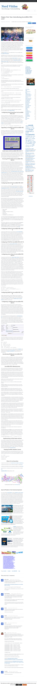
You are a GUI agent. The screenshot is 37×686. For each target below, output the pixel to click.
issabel (31, 136)
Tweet (30, 23)
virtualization (29, 143)
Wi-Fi (26, 119)
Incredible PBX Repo (28, 71)
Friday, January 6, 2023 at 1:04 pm (12, 622)
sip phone (29, 140)
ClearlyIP (8, 492)
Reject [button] (21, 684)
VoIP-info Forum (17, 484)
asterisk (30, 125)
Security (26, 109)
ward (5, 632)
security (33, 138)
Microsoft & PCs (27, 102)
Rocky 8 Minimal (14, 58)
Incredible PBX (23, 21)
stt (28, 142)
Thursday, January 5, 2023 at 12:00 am (16, 593)
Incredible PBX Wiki (11, 110)
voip (33, 145)
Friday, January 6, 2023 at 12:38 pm (13, 615)
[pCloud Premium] (31, 81)
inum (26, 136)
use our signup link (19, 231)
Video (26, 117)
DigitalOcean (17, 492)
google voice (29, 131)
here (19, 59)
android (27, 125)
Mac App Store (13, 350)
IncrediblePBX (30, 134)
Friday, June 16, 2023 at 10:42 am (13, 671)
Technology (27, 21)
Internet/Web (27, 101)
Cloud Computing (19, 21)
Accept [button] (17, 684)
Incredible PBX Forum (28, 70)
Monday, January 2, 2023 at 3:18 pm (14, 579)
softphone (31, 141)
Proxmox (5, 52)
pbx (33, 137)
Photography (27, 106)
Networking (27, 104)
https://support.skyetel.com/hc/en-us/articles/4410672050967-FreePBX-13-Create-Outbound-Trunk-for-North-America (14, 662)
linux (34, 136)
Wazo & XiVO (27, 118)
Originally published (4, 470)
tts (26, 143)
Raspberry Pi (27, 107)
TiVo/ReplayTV (27, 115)
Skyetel (11, 492)
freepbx (31, 130)
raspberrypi (29, 138)
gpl (33, 131)
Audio (26, 90)
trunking (34, 142)
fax (33, 128)
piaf (27, 138)
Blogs (26, 92)
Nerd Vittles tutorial (12, 447)
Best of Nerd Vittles (28, 68)
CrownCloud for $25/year (17, 60)
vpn (26, 146)
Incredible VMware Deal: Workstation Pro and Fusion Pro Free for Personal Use (30, 167)
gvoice (27, 133)
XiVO (32, 146)
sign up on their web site (13, 243)
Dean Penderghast (7, 593)
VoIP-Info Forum (27, 73)
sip (26, 140)
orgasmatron (31, 137)
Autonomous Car (27, 91)
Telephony (30, 21)
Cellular (27, 126)
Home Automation (28, 99)
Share (34, 23)
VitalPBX (34, 143)
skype (26, 141)
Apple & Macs (27, 89)
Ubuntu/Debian (27, 116)
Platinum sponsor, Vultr (4, 61)
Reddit (26, 108)
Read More (24, 684)
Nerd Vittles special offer (19, 191)
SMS (28, 141)
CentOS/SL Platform (14, 21)
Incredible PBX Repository (5, 53)
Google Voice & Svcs (28, 98)
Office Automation (28, 105)
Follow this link (7, 535)
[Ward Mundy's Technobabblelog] (15, 7)
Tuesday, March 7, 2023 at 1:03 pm (11, 632)
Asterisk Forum (27, 66)
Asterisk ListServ (27, 67)
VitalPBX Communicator (10, 351)
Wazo (28, 146)
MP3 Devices (27, 103)
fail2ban (31, 128)
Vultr (19, 492)
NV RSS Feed (31, 196)
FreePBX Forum (27, 69)
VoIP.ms (22, 492)
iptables (28, 136)
